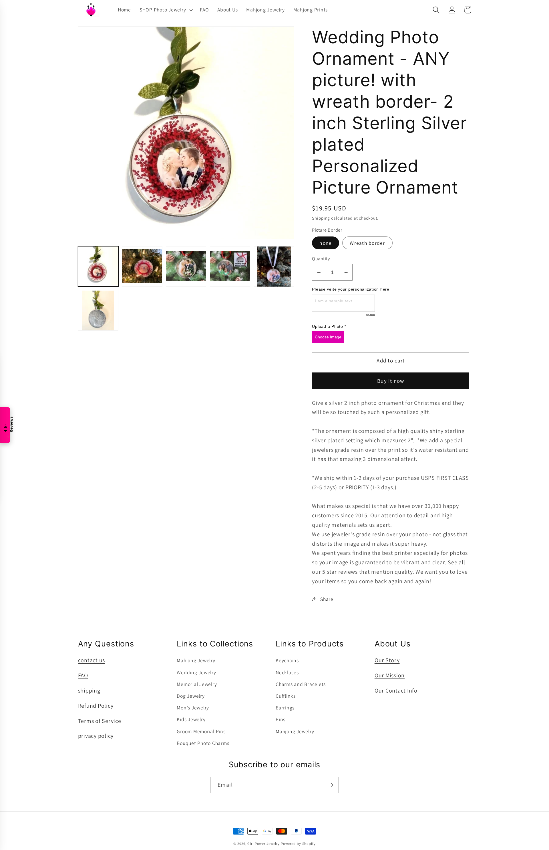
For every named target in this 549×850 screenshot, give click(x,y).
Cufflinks (286, 696)
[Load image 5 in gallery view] (274, 266)
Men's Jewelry (193, 707)
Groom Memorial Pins (201, 731)
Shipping (321, 218)
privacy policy (96, 735)
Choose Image (328, 337)
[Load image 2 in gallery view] (142, 266)
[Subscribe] (331, 785)
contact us (91, 660)
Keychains (287, 660)
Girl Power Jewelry (263, 843)
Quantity (321, 258)
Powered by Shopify (298, 843)
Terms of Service (99, 721)
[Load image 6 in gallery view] (98, 310)
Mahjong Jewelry (196, 660)
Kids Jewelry (191, 719)
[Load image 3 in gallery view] (186, 266)
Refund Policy (96, 705)
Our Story (387, 660)
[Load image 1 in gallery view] (98, 266)
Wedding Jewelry (196, 672)
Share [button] (326, 599)
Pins (280, 719)
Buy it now (390, 380)
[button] (165, 9)
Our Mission (390, 675)
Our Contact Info (396, 690)
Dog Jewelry (190, 696)
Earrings (285, 707)
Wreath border (367, 243)
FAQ (83, 675)
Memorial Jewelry (197, 684)
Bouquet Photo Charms (203, 743)
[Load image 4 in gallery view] (230, 266)
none (325, 243)
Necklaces (287, 672)
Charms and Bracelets (301, 684)
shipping (89, 690)
